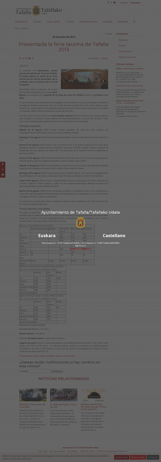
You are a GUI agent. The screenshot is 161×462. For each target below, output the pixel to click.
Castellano (114, 235)
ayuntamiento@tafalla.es (80, 248)
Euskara (47, 235)
